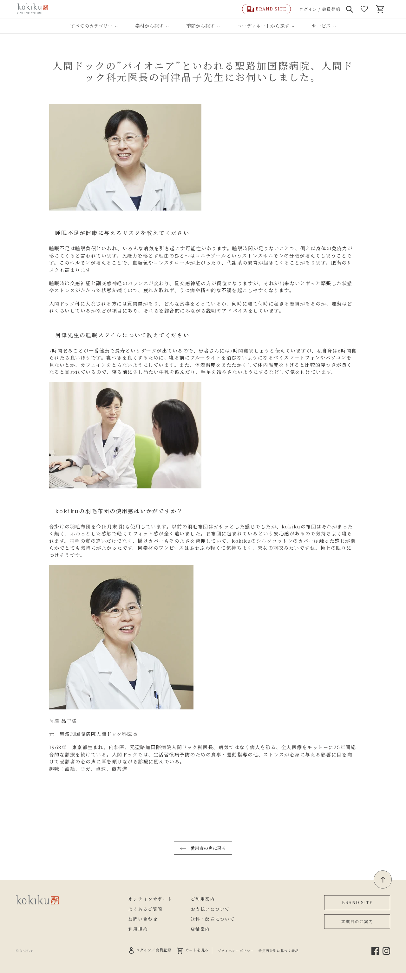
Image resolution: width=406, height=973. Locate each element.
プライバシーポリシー (236, 950)
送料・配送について (213, 919)
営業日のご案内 (357, 921)
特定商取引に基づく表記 (279, 950)
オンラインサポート (150, 899)
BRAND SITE (357, 902)
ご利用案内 (203, 899)
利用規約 (138, 929)
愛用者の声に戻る (207, 848)
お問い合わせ (143, 919)
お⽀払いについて (210, 909)
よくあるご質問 (145, 909)
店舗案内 (200, 929)
